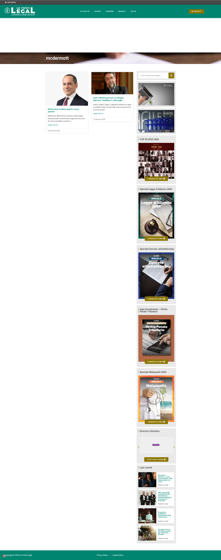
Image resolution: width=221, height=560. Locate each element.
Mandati (122, 11)
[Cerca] (171, 75)
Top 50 (133, 11)
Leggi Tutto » (53, 125)
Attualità (84, 11)
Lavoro (97, 11)
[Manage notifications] (4, 556)
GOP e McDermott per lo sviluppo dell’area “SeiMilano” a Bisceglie (108, 99)
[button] (138, 447)
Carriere (109, 11)
